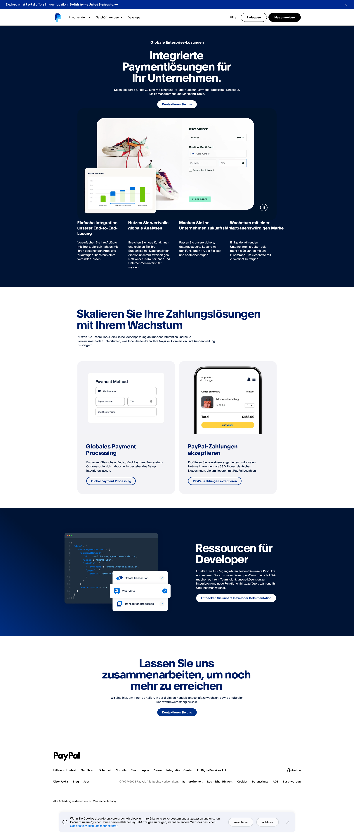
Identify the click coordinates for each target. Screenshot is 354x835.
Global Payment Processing (111, 481)
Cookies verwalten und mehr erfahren (94, 826)
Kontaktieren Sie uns (177, 104)
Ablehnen (267, 822)
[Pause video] (264, 207)
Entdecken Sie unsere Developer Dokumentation (236, 598)
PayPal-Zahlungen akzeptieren (215, 481)
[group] (126, 427)
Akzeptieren (240, 822)
